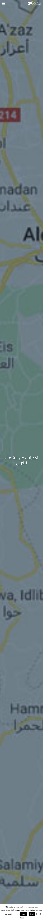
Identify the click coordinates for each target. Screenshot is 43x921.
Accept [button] (24, 914)
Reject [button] (32, 914)
